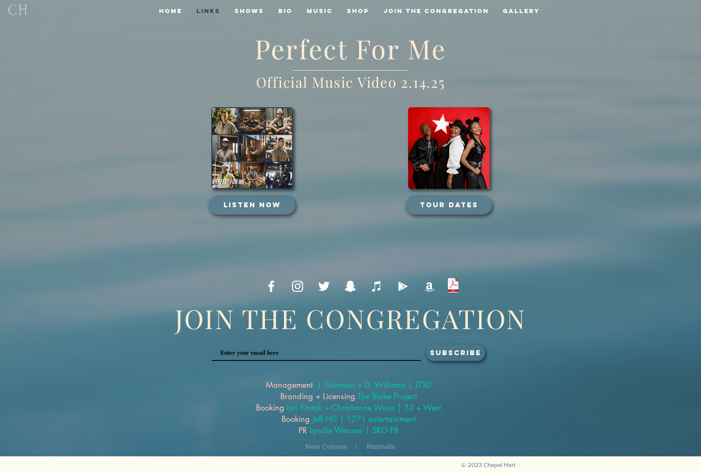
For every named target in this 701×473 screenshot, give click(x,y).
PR (303, 430)
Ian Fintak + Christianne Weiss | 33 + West (364, 407)
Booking (270, 407)
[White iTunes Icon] (376, 286)
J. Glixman (336, 385)
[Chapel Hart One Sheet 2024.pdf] (453, 286)
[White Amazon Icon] (429, 286)
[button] (436, 11)
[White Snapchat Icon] (350, 286)
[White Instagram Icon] (297, 286)
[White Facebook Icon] (271, 286)
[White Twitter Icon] (323, 286)
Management (289, 385)
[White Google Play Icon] (403, 286)
